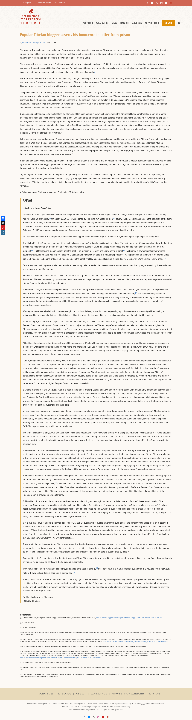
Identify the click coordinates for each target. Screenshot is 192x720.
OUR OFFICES (46, 694)
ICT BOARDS (64, 694)
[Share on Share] (3, 232)
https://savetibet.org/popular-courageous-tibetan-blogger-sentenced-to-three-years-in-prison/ (129, 618)
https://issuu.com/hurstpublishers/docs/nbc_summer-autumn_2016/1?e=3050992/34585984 (135, 641)
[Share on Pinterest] (3, 227)
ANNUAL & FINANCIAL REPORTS (128, 694)
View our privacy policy (91, 707)
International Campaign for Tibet (33, 43)
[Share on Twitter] (3, 223)
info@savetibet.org (124, 704)
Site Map (119, 710)
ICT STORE (155, 694)
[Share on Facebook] (3, 218)
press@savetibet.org (122, 707)
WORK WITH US (99, 694)
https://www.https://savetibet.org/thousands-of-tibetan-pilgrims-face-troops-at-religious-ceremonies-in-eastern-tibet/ (60, 658)
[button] (179, 22)
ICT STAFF (81, 694)
